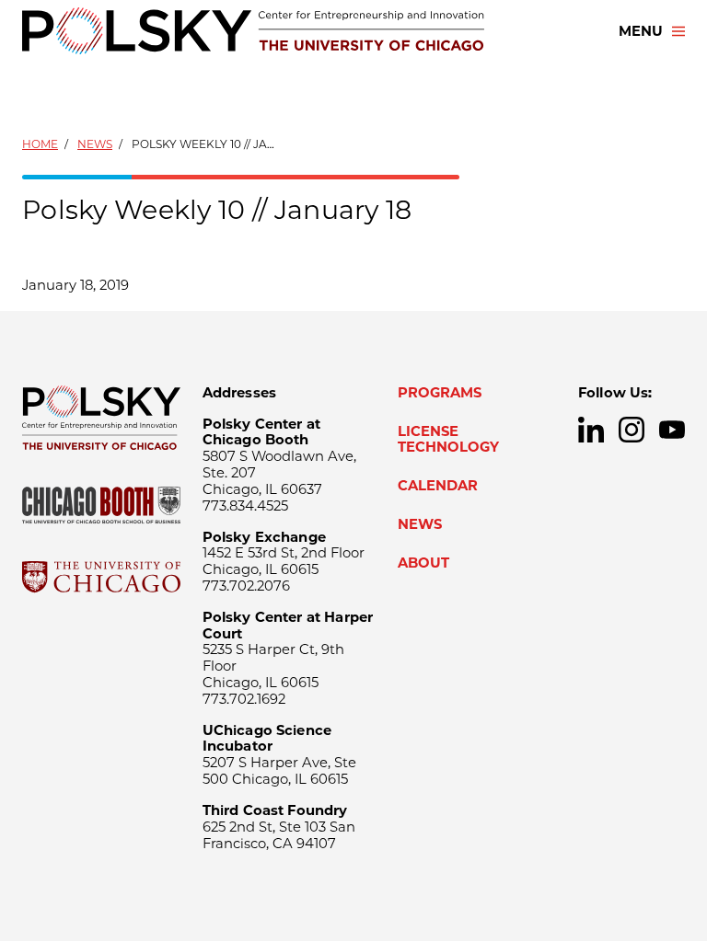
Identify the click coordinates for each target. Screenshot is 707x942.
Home (40, 144)
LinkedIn (591, 429)
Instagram (631, 429)
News (94, 144)
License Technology (448, 439)
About (423, 563)
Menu (641, 31)
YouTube (672, 429)
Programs (439, 393)
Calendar (438, 485)
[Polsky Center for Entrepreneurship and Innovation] (253, 30)
